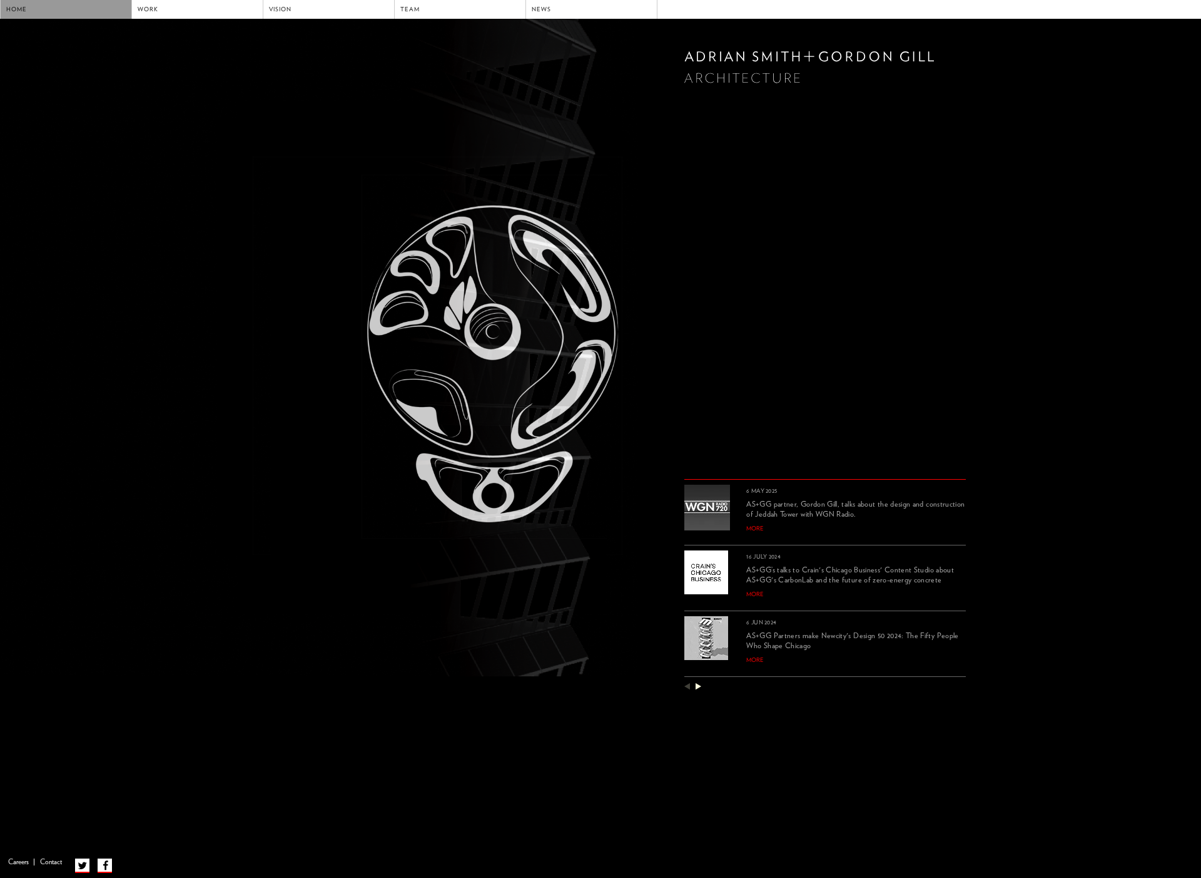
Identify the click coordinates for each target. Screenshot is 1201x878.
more (755, 528)
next (698, 686)
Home (16, 9)
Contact (51, 862)
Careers (18, 862)
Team (410, 9)
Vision (280, 9)
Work (148, 9)
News (541, 9)
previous (687, 686)
